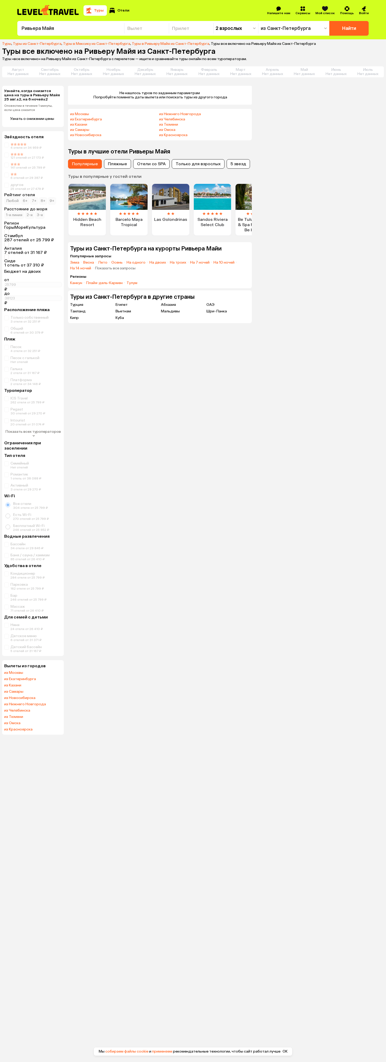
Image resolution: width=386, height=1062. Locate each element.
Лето (102, 262)
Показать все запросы (115, 268)
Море (20, 227)
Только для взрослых (198, 163)
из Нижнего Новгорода (25, 704)
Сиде (9, 260)
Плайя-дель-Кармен (104, 283)
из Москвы (13, 673)
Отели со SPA (151, 163)
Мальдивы (170, 311)
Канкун (76, 283)
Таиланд (78, 311)
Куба (120, 318)
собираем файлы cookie (126, 1051)
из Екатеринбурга (20, 679)
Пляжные (117, 163)
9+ (52, 201)
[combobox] (71, 28)
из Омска (12, 723)
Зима (74, 262)
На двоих (157, 262)
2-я (30, 215)
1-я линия (14, 215)
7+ (34, 201)
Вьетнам (123, 311)
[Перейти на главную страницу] (48, 10)
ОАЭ (210, 304)
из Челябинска (17, 710)
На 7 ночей (200, 262)
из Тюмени (13, 717)
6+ (25, 201)
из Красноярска (18, 729)
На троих (178, 262)
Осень (117, 262)
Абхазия (168, 304)
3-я (40, 215)
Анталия (13, 248)
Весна (88, 262)
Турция (76, 304)
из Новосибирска (19, 698)
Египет (122, 304)
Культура (35, 227)
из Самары (13, 692)
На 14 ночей (80, 268)
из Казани (12, 685)
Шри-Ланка (216, 311)
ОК (285, 1051)
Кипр (74, 318)
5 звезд (238, 163)
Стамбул (13, 235)
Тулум (132, 283)
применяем (162, 1051)
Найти (349, 28)
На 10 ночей (223, 262)
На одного (136, 262)
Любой (12, 201)
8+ (43, 201)
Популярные (85, 163)
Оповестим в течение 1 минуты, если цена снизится (28, 108)
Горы (9, 227)
